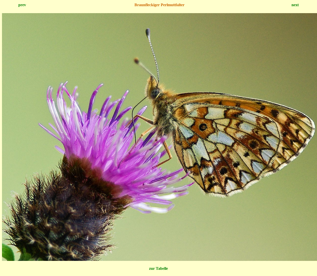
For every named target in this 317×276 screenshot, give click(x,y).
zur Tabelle (158, 268)
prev (22, 5)
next (295, 5)
